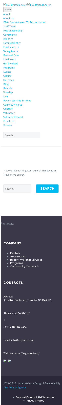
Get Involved (10, 63)
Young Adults (10, 51)
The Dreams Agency (14, 387)
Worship (8, 92)
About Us (8, 18)
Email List (9, 121)
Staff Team (9, 26)
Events (7, 71)
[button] (31, 141)
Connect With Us (12, 104)
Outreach (8, 80)
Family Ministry (12, 42)
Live (5, 96)
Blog (6, 84)
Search (47, 188)
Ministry (8, 38)
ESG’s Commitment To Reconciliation (24, 22)
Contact (8, 108)
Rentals (7, 88)
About (6, 14)
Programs (9, 67)
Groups (7, 75)
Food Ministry (11, 47)
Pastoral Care (11, 55)
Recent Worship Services (17, 100)
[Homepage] (27, 4)
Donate (7, 125)
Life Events (9, 59)
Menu (8, 9)
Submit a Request (13, 117)
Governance (10, 34)
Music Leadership (12, 30)
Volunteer (9, 112)
